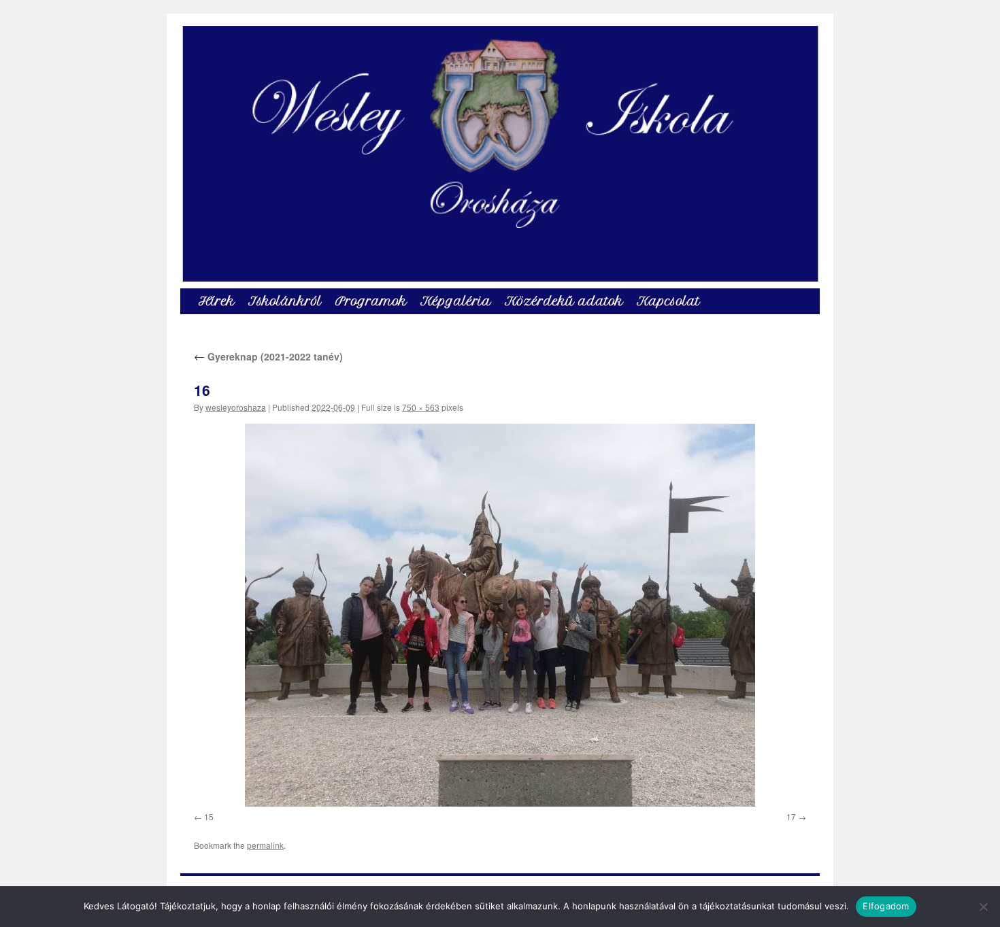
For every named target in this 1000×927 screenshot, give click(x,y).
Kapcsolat (668, 301)
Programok (371, 301)
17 (791, 816)
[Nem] (983, 906)
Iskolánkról (285, 301)
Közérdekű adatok (564, 301)
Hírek (217, 301)
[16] (500, 615)
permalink (265, 845)
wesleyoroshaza (235, 407)
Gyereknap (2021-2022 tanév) (268, 356)
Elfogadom (886, 905)
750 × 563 (420, 407)
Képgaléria (455, 301)
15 (209, 816)
